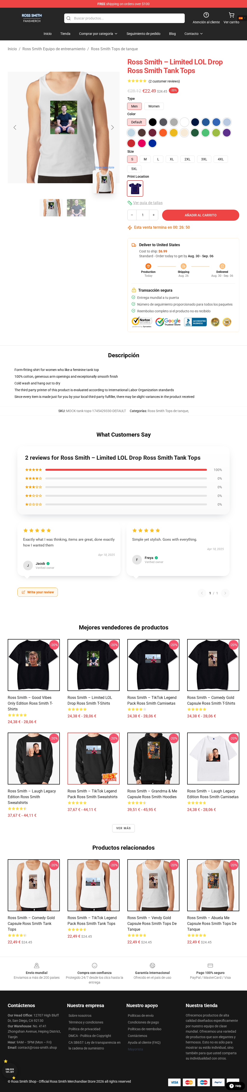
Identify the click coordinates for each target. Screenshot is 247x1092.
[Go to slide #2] (76, 207)
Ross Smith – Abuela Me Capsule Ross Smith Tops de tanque (211, 924)
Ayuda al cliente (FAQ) (144, 1042)
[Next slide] (112, 127)
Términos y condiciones (86, 1022)
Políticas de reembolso (144, 1029)
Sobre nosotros (80, 1015)
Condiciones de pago (143, 1022)
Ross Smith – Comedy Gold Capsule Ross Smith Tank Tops (31, 924)
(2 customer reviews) (164, 81)
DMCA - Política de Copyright (90, 1036)
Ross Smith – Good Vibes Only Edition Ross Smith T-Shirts (30, 703)
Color (131, 114)
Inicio (12, 49)
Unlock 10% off (10, 1070)
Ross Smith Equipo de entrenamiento (53, 49)
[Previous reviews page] (202, 593)
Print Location (138, 176)
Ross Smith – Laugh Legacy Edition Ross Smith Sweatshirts (32, 797)
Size (130, 151)
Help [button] (238, 1086)
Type (131, 98)
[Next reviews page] (225, 593)
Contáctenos (137, 1036)
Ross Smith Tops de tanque (114, 49)
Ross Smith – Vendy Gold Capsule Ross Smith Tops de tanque (152, 924)
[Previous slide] (15, 127)
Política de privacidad (84, 1029)
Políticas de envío (141, 1015)
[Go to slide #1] (51, 207)
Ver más (123, 828)
